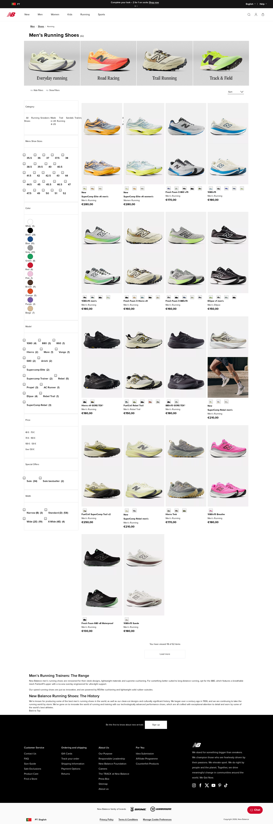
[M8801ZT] (192, 297)
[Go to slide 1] (135, 6)
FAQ (26, 758)
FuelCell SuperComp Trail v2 (96, 514)
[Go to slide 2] (137, 6)
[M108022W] (126, 619)
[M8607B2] (168, 188)
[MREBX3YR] (218, 401)
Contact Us (30, 753)
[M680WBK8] (84, 619)
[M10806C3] (210, 510)
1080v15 (212, 192)
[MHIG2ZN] (92, 401)
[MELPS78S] (210, 297)
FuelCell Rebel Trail (134, 405)
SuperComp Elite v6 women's (138, 196)
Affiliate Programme (147, 758)
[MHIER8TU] (150, 297)
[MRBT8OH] (126, 401)
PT (40, 819)
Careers (103, 768)
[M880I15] (184, 297)
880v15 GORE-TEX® (175, 405)
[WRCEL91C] (126, 188)
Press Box (104, 778)
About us (104, 789)
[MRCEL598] (84, 188)
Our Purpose (105, 753)
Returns (65, 773)
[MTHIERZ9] (126, 297)
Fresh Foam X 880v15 (177, 301)
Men (32, 26)
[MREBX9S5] (226, 401)
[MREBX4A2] (126, 510)
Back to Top (34, 710)
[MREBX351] (210, 401)
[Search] (249, 14)
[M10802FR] (84, 297)
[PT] (11, 4)
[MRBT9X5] (150, 401)
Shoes (41, 26)
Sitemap (103, 784)
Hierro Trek (171, 514)
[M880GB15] (168, 401)
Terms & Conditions (128, 819)
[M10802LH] (226, 188)
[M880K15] (176, 297)
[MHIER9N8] (134, 297)
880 (213, 681)
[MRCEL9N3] (100, 188)
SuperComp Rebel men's (220, 410)
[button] (255, 14)
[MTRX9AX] (84, 510)
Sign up (156, 724)
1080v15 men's (89, 301)
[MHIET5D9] (176, 510)
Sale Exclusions (32, 768)
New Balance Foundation (112, 763)
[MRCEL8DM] (92, 188)
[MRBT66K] (134, 401)
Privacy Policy (106, 819)
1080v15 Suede (131, 623)
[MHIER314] (142, 297)
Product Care (31, 773)
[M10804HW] (218, 188)
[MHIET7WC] (168, 510)
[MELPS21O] (234, 297)
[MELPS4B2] (226, 297)
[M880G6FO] (176, 401)
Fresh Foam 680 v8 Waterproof (97, 623)
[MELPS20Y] (218, 297)
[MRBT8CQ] (158, 401)
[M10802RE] (234, 188)
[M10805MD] (100, 297)
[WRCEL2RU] (134, 188)
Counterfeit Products (147, 763)
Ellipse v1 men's (216, 301)
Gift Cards (66, 753)
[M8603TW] (176, 188)
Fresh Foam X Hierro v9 (136, 301)
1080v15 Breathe (216, 514)
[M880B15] (168, 297)
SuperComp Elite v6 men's (95, 196)
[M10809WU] (242, 188)
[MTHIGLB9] (84, 401)
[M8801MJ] (200, 297)
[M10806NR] (92, 297)
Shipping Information (72, 763)
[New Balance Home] (12, 14)
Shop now (154, 2)
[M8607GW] (184, 188)
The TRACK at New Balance (114, 773)
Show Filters (54, 90)
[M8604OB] (200, 188)
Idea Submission (145, 753)
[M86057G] (192, 188)
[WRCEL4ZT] (142, 188)
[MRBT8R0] (142, 401)
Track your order (70, 758)
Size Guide (30, 763)
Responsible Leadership (112, 758)
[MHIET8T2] (184, 510)
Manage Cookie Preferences (157, 819)
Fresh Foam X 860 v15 (177, 192)
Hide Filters (38, 90)
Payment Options (70, 768)
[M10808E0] (210, 188)
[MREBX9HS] (134, 510)
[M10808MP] (108, 297)
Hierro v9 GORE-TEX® (92, 405)
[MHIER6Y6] (158, 297)
